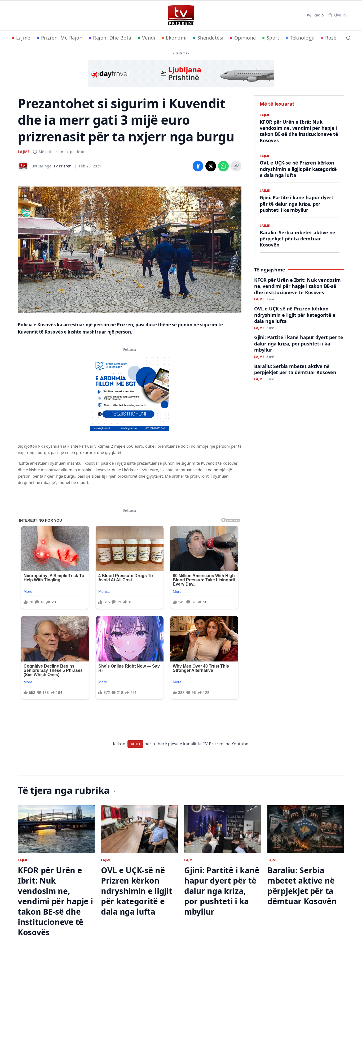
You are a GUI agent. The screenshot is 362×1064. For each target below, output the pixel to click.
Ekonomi (176, 37)
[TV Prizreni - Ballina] (181, 15)
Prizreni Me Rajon (62, 37)
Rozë (330, 37)
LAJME (24, 151)
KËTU (135, 743)
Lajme (23, 37)
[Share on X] (210, 166)
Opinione (245, 37)
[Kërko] (348, 38)
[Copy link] (236, 166)
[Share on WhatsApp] (223, 166)
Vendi (149, 37)
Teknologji (302, 37)
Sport (273, 37)
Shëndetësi (210, 37)
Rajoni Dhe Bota (112, 37)
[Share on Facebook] (198, 166)
